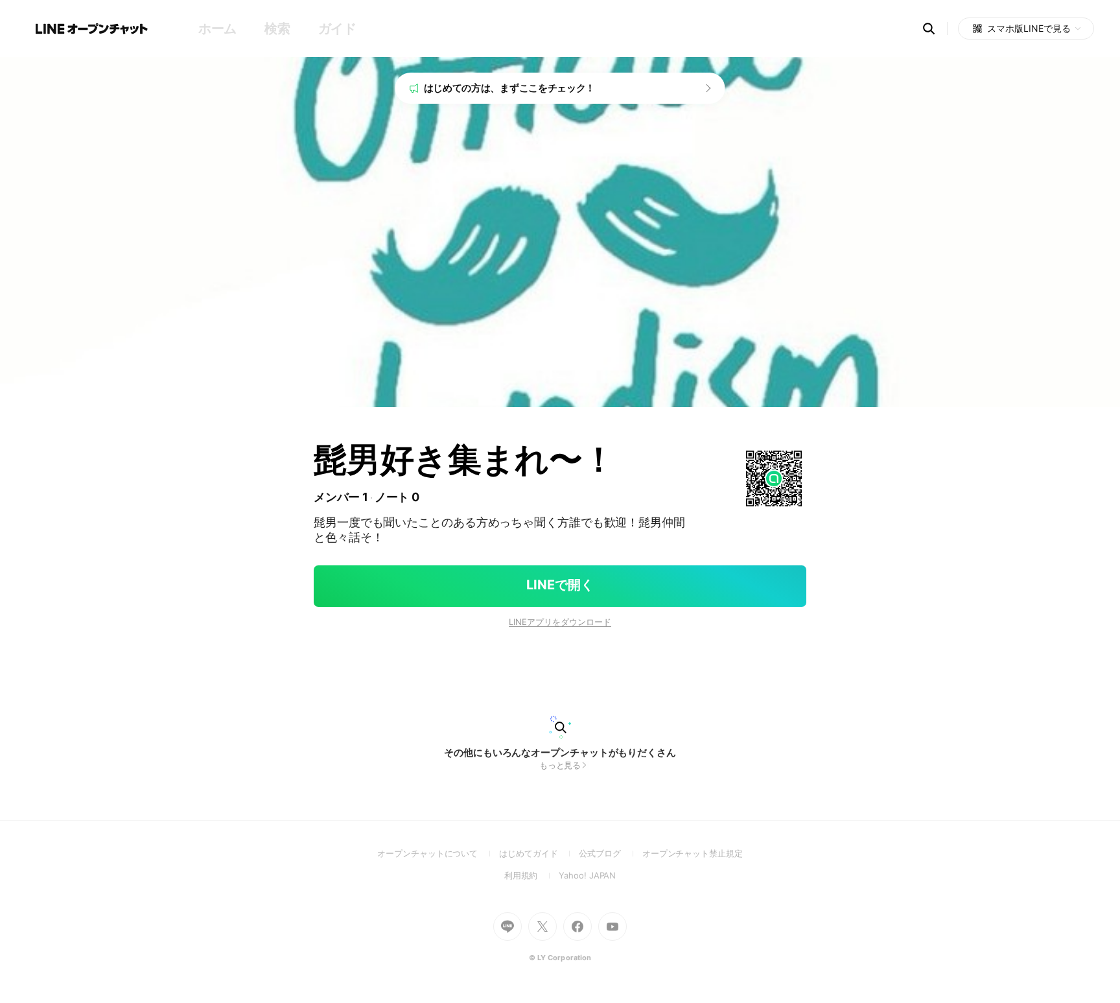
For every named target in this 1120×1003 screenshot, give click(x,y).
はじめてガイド (539, 853)
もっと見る (560, 765)
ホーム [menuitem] (217, 28)
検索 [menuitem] (277, 28)
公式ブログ (610, 853)
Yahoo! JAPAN (587, 875)
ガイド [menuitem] (337, 28)
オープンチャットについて (438, 853)
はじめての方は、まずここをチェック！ (510, 88)
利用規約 (531, 875)
